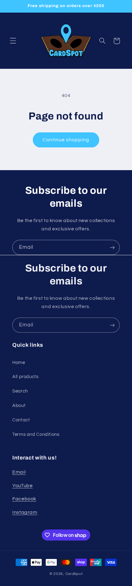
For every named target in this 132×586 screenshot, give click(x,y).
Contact (21, 420)
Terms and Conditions (36, 434)
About (18, 405)
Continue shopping (66, 139)
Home (18, 362)
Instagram (24, 512)
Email (18, 472)
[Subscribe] (112, 247)
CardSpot (74, 574)
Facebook (24, 498)
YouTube (22, 485)
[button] (13, 41)
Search (20, 391)
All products (25, 376)
